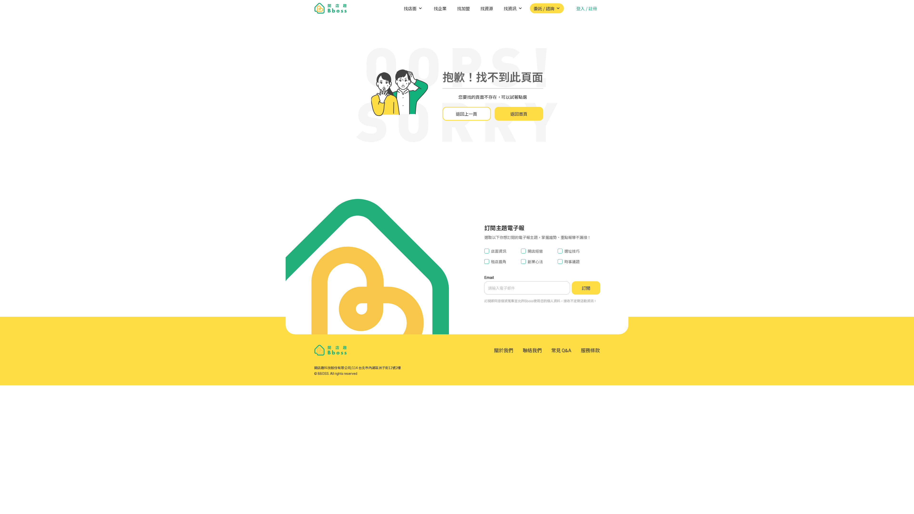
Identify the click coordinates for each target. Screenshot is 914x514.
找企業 (440, 8)
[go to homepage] (330, 8)
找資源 (486, 8)
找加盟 (463, 8)
